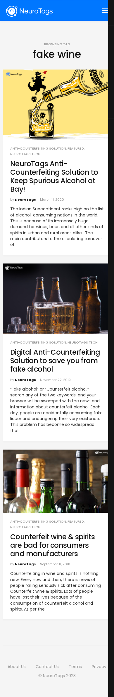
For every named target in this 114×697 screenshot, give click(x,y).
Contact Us (47, 667)
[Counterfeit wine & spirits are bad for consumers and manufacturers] (57, 481)
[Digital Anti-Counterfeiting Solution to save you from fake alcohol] (57, 298)
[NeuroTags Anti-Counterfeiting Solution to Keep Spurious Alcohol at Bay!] (57, 105)
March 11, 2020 (52, 199)
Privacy (99, 667)
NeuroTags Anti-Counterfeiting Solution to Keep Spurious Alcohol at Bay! (54, 176)
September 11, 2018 (55, 564)
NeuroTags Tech (25, 154)
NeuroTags (25, 199)
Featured (76, 148)
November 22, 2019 (55, 379)
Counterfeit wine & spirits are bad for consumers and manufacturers (52, 545)
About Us (17, 667)
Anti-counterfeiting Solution (38, 148)
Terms (75, 667)
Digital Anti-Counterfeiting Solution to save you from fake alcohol (55, 360)
